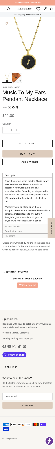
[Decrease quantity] (5, 130)
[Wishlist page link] (38, 9)
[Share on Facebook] (13, 107)
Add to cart (27, 143)
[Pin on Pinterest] (17, 107)
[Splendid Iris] (24, 8)
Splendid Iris (12, 439)
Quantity (6, 124)
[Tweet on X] (9, 107)
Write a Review (27, 285)
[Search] (10, 8)
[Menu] (3, 8)
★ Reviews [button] (51, 228)
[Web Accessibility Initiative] (49, 441)
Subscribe (28, 405)
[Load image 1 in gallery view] (27, 44)
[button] (27, 175)
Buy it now (27, 154)
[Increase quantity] (17, 130)
